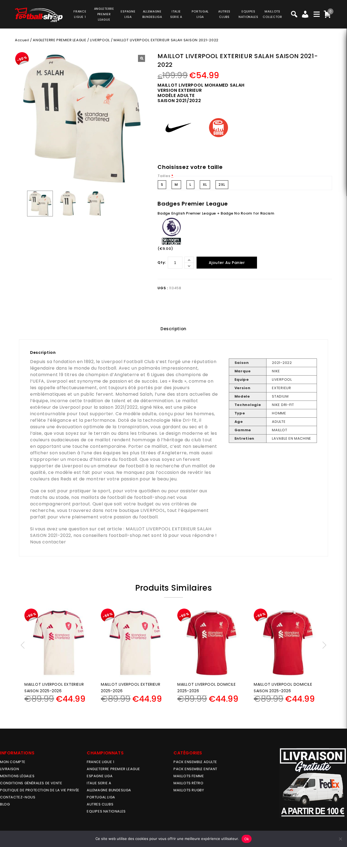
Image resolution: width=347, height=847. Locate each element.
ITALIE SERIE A (99, 783)
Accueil (22, 40)
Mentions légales (17, 776)
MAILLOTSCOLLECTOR (272, 14)
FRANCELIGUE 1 (79, 14)
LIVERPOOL (100, 40)
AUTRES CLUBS (100, 804)
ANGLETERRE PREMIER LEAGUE (104, 14)
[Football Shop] (39, 15)
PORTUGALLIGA (200, 14)
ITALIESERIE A (176, 14)
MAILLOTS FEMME (189, 776)
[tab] (173, 329)
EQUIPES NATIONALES (106, 811)
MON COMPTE (12, 761)
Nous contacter (48, 542)
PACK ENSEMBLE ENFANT (195, 769)
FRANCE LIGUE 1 (100, 761)
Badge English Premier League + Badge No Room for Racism (216, 213)
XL (205, 184)
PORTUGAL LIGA (101, 797)
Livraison (9, 769)
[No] (340, 839)
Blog (5, 804)
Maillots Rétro (188, 783)
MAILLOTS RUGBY (189, 790)
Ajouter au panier (227, 262)
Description (173, 329)
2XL (222, 184)
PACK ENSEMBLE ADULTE (195, 761)
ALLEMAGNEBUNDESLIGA (152, 14)
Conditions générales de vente (31, 783)
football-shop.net (154, 497)
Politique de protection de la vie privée (39, 790)
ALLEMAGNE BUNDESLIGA (109, 790)
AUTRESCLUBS (224, 14)
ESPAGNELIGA (128, 14)
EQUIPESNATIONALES (248, 14)
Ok (246, 839)
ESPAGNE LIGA (100, 776)
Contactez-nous (17, 797)
